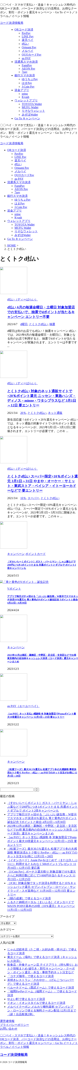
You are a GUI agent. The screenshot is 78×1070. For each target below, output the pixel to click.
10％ (23, 498)
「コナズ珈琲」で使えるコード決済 (30, 976)
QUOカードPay (24, 175)
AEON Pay (21, 189)
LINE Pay (20, 156)
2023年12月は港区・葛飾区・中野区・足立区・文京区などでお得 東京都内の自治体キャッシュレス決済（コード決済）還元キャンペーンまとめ (42, 658)
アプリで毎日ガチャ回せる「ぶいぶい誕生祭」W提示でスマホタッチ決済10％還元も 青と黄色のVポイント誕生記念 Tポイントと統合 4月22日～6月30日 (42, 599)
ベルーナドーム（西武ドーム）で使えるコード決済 (40, 987)
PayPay (19, 153)
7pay (17, 192)
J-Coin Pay (21, 207)
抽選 (52, 324)
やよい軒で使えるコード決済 (26, 999)
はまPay (20, 203)
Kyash (18, 217)
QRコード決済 (16, 150)
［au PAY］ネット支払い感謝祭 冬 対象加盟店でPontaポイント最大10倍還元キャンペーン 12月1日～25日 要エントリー (42, 841)
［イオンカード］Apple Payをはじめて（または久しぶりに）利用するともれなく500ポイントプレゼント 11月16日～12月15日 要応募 (42, 864)
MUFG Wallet (23, 227)
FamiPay (20, 185)
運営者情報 (7, 1021)
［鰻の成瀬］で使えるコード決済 (29, 898)
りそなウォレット (26, 231)
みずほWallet (22, 235)
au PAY (19, 178)
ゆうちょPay (22, 199)
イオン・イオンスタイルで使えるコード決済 (36, 1002)
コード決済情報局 (11, 22)
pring (17, 214)
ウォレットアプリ (18, 220)
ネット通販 (55, 412)
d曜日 (24, 324)
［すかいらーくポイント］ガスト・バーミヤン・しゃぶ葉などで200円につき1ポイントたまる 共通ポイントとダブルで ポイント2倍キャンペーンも (41, 564)
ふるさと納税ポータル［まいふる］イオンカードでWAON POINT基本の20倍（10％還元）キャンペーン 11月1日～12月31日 (41, 906)
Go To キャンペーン (20, 238)
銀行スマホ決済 (17, 195)
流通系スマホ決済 (18, 182)
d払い (18, 164)
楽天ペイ (20, 160)
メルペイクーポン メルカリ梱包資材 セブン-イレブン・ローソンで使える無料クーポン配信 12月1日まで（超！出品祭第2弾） (41, 1010)
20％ (23, 412)
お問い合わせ (8, 1028)
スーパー (33, 498)
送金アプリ (14, 210)
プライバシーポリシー (14, 1024)
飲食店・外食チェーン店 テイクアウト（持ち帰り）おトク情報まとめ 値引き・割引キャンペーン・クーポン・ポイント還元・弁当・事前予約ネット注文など (42, 968)
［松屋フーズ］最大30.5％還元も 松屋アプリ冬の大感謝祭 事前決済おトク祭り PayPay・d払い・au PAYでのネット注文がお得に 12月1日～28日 (42, 772)
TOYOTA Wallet (24, 224)
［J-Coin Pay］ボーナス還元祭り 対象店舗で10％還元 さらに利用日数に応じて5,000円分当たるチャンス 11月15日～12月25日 (41, 875)
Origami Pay (22, 167)
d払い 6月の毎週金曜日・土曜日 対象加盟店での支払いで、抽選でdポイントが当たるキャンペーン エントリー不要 (41, 312)
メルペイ (20, 171)
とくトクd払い (38, 324)
